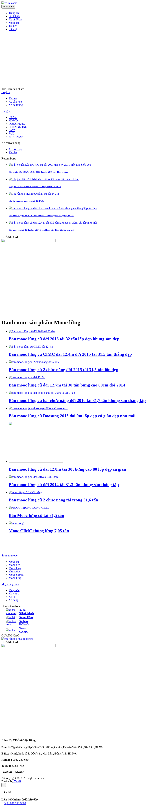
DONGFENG (17, 123)
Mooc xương (16, 574)
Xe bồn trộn (15, 149)
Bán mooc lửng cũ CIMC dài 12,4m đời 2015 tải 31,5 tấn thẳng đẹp (70, 354)
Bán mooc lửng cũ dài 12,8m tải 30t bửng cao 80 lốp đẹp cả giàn (67, 469)
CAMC (13, 117)
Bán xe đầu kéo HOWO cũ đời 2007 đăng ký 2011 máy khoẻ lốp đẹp (38, 172)
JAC (11, 133)
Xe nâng (13, 600)
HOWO (13, 120)
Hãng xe (6, 111)
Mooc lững (15, 577)
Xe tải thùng (16, 104)
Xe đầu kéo (15, 101)
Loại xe (5, 92)
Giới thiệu (14, 16)
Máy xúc (14, 593)
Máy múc (14, 590)
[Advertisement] (74, 59)
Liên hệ (13, 29)
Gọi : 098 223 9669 (15, 803)
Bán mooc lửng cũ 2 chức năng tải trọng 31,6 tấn (53, 500)
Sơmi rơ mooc (9, 555)
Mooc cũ (14, 22)
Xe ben (13, 98)
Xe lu (12, 596)
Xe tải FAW (15, 19)
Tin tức (13, 26)
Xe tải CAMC (23, 630)
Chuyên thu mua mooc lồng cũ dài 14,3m (26, 201)
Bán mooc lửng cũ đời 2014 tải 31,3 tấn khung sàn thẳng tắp (64, 484)
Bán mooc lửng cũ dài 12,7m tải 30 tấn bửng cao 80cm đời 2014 (67, 385)
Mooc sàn (14, 571)
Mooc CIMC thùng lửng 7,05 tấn (39, 530)
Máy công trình (10, 584)
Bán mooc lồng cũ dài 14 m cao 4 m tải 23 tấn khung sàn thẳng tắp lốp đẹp (41, 215)
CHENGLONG (18, 127)
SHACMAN (16, 136)
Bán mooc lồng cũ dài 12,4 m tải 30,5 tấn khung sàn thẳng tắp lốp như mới (41, 230)
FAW (12, 130)
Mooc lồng (15, 568)
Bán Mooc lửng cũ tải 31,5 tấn (36, 515)
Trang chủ (14, 12)
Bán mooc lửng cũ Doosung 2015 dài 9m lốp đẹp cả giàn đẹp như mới (72, 415)
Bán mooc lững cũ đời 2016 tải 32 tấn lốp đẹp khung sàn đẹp (64, 339)
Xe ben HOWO (24, 623)
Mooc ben (14, 564)
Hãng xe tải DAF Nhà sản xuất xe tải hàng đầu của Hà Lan (35, 186)
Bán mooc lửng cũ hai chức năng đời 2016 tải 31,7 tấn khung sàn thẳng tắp (77, 400)
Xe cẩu (13, 152)
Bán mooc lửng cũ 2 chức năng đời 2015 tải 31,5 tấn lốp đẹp (63, 369)
